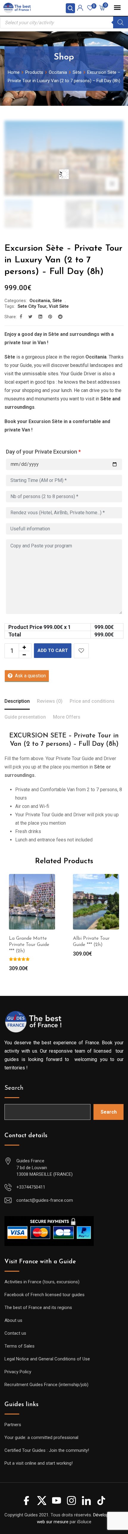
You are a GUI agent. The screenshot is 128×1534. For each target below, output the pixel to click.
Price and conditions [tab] (92, 701)
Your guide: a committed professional (41, 1437)
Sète (57, 300)
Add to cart (53, 650)
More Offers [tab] (66, 717)
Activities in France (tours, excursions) (41, 1282)
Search (14, 1088)
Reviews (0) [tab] (50, 701)
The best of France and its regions (38, 1307)
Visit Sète (59, 306)
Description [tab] (17, 701)
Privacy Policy (17, 1371)
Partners (12, 1424)
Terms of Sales (19, 1346)
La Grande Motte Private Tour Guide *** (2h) (29, 944)
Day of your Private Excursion (43, 451)
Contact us (15, 1333)
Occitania (39, 300)
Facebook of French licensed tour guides (44, 1294)
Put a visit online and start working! (38, 1463)
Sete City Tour (32, 306)
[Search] (120, 22)
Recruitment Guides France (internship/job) (46, 1384)
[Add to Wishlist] (81, 650)
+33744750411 (30, 1187)
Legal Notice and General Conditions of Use (47, 1359)
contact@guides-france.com (44, 1200)
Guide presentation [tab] (25, 717)
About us (13, 1320)
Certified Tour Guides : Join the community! (46, 1450)
